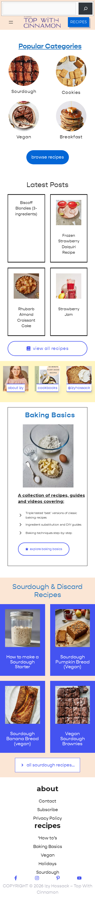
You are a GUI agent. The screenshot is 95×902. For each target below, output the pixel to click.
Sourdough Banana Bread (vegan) (22, 738)
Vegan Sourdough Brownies (72, 738)
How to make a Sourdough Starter (22, 662)
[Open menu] (11, 22)
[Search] (85, 9)
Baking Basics (50, 415)
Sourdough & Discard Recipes (47, 591)
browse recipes (47, 157)
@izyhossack (79, 388)
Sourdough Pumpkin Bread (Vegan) (72, 662)
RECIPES (78, 22)
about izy (16, 388)
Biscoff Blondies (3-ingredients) (26, 208)
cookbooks (47, 388)
